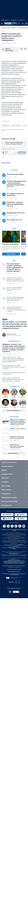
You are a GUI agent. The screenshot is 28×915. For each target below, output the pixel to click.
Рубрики (4, 470)
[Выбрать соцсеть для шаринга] (25, 48)
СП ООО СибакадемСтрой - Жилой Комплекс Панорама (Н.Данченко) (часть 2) (16, 184)
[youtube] (23, 526)
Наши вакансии (6, 489)
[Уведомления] (22, 24)
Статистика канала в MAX (9, 501)
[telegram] (4, 526)
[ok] (12, 526)
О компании (5, 482)
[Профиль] (26, 24)
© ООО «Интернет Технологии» (14, 588)
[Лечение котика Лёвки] (4, 175)
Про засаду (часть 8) (14, 220)
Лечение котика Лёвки (15, 174)
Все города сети (6, 505)
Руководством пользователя (14, 560)
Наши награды (5, 486)
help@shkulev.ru (12, 547)
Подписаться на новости (9, 462)
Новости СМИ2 (5, 162)
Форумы (14, 170)
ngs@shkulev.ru (20, 544)
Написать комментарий (9, 49)
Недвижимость (5, 20)
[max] (15, 526)
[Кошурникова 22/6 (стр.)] (4, 214)
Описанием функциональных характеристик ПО (14, 561)
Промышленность (16, 125)
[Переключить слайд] (25, 236)
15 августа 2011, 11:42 (6, 43)
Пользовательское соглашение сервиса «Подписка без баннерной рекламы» (14, 574)
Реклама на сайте (6, 474)
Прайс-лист (5, 478)
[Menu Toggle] (2, 24)
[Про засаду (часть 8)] (4, 221)
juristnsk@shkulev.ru (16, 546)
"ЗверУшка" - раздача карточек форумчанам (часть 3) (15, 204)
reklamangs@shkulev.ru (14, 553)
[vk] (8, 526)
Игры (14, 228)
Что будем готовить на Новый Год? (15, 194)
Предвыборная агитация (9, 497)
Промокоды (14, 20)
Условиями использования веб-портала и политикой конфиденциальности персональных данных (14, 563)
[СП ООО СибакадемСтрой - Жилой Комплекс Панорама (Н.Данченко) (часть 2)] (4, 185)
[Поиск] (19, 24)
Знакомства (21, 20)
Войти (6, 153)
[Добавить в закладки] (21, 48)
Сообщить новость (7, 466)
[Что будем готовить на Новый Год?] (4, 196)
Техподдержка (6, 493)
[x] (19, 526)
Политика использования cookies (14, 569)
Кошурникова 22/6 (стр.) (16, 213)
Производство (5, 125)
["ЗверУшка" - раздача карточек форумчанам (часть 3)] (4, 205)
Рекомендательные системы (14, 571)
